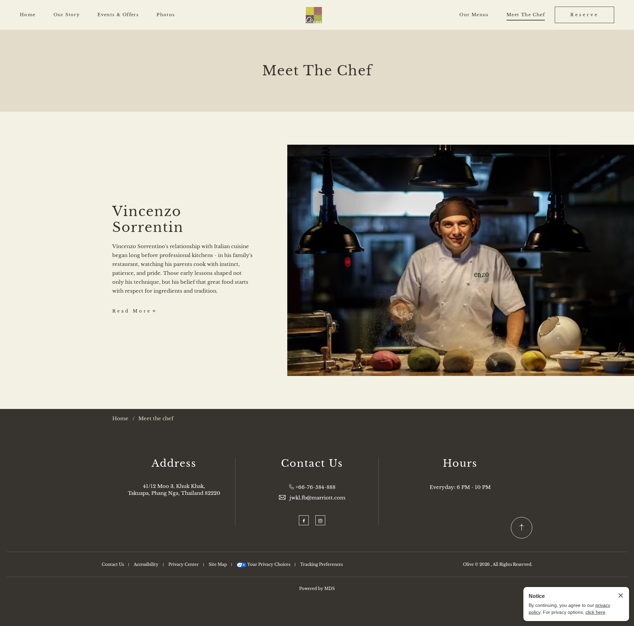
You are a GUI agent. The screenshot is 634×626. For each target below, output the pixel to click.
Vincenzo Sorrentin (148, 219)
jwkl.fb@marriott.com (317, 498)
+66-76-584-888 (315, 487)
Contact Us (312, 463)
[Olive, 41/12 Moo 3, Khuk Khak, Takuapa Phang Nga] (313, 15)
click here (595, 612)
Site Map (218, 564)
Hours (460, 463)
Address (174, 463)
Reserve (584, 15)
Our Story (66, 15)
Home (28, 15)
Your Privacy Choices (268, 564)
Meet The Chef (526, 15)
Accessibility (146, 564)
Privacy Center (183, 564)
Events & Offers (118, 15)
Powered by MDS (317, 588)
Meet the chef (155, 418)
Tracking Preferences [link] (321, 564)
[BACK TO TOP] (521, 527)
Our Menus (474, 15)
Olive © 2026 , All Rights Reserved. (497, 564)
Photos (166, 15)
